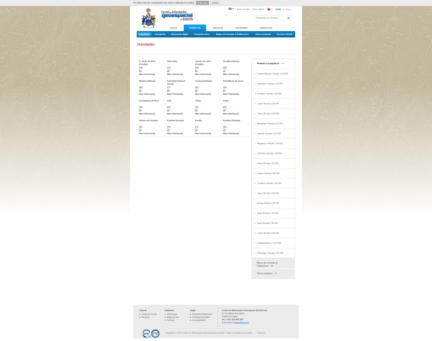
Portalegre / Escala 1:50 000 (270, 253)
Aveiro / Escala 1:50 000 (268, 173)
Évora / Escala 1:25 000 (268, 203)
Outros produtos (263, 34)
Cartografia (160, 34)
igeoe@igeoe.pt (241, 322)
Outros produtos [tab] (265, 273)
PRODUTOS (195, 28)
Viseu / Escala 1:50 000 (268, 193)
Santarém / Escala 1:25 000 (270, 84)
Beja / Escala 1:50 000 (267, 223)
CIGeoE (173, 28)
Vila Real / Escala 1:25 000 (269, 153)
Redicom (261, 333)
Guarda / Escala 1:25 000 (269, 133)
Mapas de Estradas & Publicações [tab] (267, 264)
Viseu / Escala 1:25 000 (268, 113)
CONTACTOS (266, 28)
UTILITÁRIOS (241, 28)
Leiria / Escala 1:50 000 (268, 233)
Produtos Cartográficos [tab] (268, 63)
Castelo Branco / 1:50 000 (269, 243)
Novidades (144, 34)
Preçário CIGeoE (285, 34)
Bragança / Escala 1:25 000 (270, 123)
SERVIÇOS (218, 28)
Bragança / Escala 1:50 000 (270, 143)
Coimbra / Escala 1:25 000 (269, 94)
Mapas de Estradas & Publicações (232, 34)
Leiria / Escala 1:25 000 (268, 103)
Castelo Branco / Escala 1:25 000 (272, 74)
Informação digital (179, 34)
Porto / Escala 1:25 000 (268, 163)
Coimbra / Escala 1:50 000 (269, 183)
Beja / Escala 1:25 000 (267, 213)
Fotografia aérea (202, 34)
